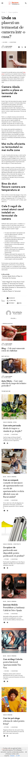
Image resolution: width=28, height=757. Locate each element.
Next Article (5, 356)
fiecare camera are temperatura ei (13, 285)
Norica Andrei (8, 46)
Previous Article (8, 323)
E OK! (18, 756)
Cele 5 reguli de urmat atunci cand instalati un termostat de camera (13, 282)
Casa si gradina (13, 12)
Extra (15, 422)
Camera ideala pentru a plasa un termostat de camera (12, 277)
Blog (4, 476)
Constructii (17, 544)
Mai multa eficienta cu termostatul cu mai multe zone (14, 288)
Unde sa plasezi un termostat (11, 291)
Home (3, 12)
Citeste (12, 756)
